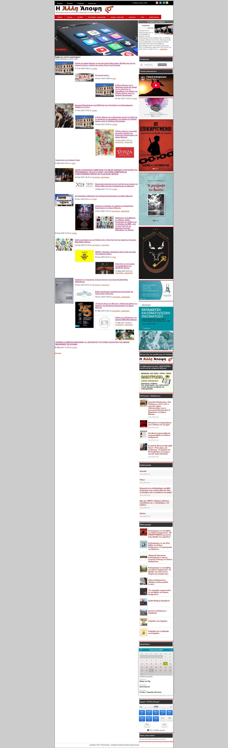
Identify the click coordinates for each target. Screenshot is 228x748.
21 (160, 667)
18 (146, 667)
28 (160, 670)
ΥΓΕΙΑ (142, 17)
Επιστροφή (58, 353)
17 (142, 667)
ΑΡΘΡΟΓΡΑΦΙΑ (154, 17)
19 (151, 667)
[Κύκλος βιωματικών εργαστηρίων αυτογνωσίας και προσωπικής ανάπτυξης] (84, 299)
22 (165, 667)
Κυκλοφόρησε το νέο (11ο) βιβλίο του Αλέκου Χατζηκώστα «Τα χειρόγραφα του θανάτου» (160, 546)
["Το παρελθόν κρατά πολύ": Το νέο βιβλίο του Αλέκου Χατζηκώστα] (143, 595)
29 (165, 670)
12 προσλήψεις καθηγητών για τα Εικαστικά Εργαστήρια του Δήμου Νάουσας (104, 196)
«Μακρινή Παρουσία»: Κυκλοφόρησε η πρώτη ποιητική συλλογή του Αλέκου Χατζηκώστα (160, 558)
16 (170, 663)
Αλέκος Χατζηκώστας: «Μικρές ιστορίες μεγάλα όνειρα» (158, 582)
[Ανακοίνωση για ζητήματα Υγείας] (124, 157)
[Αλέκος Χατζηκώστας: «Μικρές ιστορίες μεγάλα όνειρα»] (143, 584)
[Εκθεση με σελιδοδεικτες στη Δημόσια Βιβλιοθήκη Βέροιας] (104, 329)
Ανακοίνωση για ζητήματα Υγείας (67, 160)
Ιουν (142, 719)
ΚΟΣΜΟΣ (80, 17)
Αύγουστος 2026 (156, 650)
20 (156, 667)
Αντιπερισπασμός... (102, 75)
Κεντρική (59, 3)
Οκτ (169, 718)
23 (170, 667)
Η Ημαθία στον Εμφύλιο (157, 621)
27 (156, 670)
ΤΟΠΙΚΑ (59, 17)
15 (165, 663)
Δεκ (164, 724)
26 (151, 670)
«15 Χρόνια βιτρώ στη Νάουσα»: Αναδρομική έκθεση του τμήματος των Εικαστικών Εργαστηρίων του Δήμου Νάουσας (116, 306)
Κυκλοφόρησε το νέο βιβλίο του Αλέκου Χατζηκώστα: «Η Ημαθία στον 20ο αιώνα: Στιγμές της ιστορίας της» (159, 571)
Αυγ (155, 719)
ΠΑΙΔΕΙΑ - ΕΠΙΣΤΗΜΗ (117, 17)
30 (170, 670)
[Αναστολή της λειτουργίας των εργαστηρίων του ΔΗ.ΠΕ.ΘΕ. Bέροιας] (104, 274)
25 (146, 670)
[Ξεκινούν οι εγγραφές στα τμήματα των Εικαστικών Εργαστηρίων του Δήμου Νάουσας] (84, 230)
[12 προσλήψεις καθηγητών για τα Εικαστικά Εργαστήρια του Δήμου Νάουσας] (64, 206)
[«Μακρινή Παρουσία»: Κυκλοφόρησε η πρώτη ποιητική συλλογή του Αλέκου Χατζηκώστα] (143, 560)
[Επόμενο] (171, 649)
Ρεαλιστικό (146, 25)
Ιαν (142, 713)
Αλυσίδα (143, 471)
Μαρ (156, 713)
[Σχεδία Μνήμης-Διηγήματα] (143, 605)
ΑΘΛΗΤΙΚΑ (132, 17)
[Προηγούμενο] (140, 649)
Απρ (162, 713)
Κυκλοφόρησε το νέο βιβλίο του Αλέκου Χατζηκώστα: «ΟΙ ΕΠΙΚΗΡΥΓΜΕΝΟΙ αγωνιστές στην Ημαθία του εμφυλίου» (159, 534)
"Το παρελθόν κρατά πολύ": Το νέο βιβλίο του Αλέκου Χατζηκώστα (159, 592)
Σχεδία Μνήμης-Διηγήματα (159, 601)
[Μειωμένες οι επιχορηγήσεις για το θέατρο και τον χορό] (143, 427)
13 (156, 663)
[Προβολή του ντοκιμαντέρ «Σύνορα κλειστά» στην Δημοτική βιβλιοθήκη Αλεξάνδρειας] (64, 303)
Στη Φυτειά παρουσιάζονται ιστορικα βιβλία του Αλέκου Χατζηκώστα (159, 435)
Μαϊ (169, 713)
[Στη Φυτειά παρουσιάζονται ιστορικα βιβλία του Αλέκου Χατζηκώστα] (143, 437)
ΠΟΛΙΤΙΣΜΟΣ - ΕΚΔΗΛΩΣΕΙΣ (97, 17)
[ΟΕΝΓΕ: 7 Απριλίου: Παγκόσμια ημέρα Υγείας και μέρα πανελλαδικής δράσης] (84, 261)
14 (160, 663)
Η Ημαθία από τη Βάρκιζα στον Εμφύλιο (158, 632)
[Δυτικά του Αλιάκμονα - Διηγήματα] (143, 615)
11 (146, 663)
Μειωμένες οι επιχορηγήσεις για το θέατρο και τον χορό (159, 424)
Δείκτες (142, 513)
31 (142, 674)
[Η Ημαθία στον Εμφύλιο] (143, 625)
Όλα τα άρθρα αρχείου (157, 730)
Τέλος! (142, 480)
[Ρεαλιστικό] (163, 34)
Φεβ (149, 713)
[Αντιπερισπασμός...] (84, 81)
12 (151, 663)
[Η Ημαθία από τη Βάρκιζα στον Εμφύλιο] (143, 636)
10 (142, 663)
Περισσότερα (163, 49)
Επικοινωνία (92, 3)
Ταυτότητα (70, 3)
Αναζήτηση (80, 3)
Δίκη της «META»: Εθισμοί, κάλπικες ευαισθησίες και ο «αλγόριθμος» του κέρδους (154, 503)
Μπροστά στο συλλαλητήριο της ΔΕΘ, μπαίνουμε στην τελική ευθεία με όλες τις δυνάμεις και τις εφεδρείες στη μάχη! (156, 490)
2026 (156, 707)
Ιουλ (149, 719)
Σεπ (162, 718)
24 (142, 670)
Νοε (147, 724)
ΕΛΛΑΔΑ (69, 17)
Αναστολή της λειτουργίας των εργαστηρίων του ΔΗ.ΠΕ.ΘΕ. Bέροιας (125, 266)
